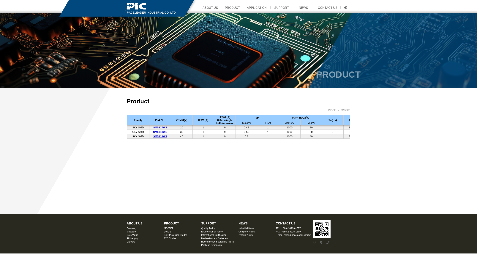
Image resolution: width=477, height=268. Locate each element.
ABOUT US (210, 7)
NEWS (303, 7)
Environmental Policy (212, 231)
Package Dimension (211, 245)
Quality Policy (208, 228)
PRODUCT (232, 7)
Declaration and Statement (214, 238)
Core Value (132, 235)
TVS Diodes (170, 238)
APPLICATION (257, 7)
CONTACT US (327, 7)
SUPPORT (281, 7)
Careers (131, 241)
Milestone (132, 231)
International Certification (214, 235)
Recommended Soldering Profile (217, 241)
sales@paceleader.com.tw (297, 235)
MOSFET (168, 228)
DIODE (332, 110)
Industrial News (246, 228)
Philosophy (132, 238)
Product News (245, 235)
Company (132, 228)
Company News (246, 231)
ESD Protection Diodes (175, 235)
